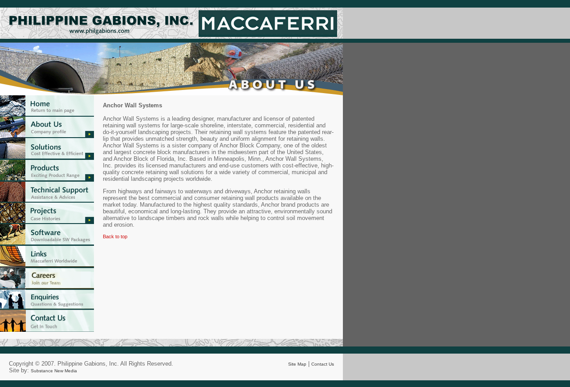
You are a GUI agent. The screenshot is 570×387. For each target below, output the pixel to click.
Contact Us (322, 364)
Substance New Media (54, 370)
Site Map (297, 364)
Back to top (115, 236)
